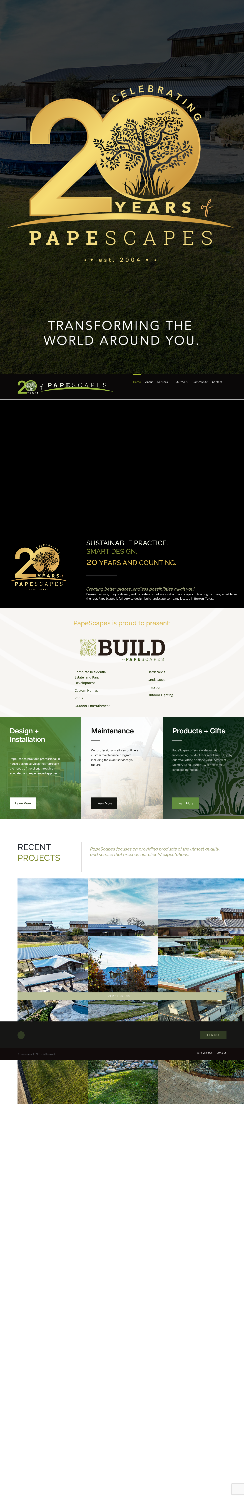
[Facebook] (21, 1035)
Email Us (221, 1052)
